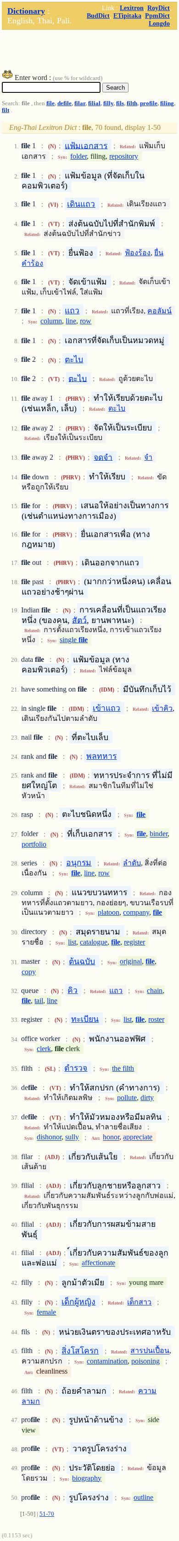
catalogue (93, 942)
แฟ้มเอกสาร (86, 145)
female (46, 1312)
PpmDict (157, 15)
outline (143, 1497)
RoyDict (158, 7)
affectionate (98, 1263)
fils (120, 103)
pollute (127, 1097)
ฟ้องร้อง (138, 253)
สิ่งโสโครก (80, 1350)
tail (38, 1000)
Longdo (159, 23)
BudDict (98, 15)
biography (86, 1478)
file (50, 103)
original (131, 962)
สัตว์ (79, 619)
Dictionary (26, 11)
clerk (44, 1048)
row (85, 321)
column (51, 321)
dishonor (49, 1137)
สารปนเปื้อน (149, 1351)
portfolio (34, 844)
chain (154, 990)
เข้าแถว (106, 708)
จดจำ (103, 457)
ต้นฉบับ (82, 961)
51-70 (46, 1514)
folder (78, 156)
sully (72, 1137)
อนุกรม (78, 862)
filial (94, 103)
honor (111, 1137)
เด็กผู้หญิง (78, 1301)
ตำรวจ (75, 1068)
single (74, 640)
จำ (148, 457)
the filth (123, 1068)
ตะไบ (74, 359)
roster (156, 1019)
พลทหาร (101, 756)
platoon (108, 912)
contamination (107, 1361)
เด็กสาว (139, 1302)
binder (159, 834)
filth (132, 103)
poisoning (145, 1361)
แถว (72, 310)
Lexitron (132, 7)
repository (123, 156)
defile (64, 103)
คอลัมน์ (159, 311)
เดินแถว (81, 204)
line (71, 321)
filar (79, 103)
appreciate (137, 1137)
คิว (72, 990)
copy (29, 972)
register (134, 942)
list (72, 942)
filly (108, 103)
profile (148, 103)
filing (167, 103)
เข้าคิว (162, 708)
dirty (147, 1097)
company (136, 912)
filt (5, 110)
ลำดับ (132, 863)
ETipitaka (127, 15)
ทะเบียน (85, 1019)
